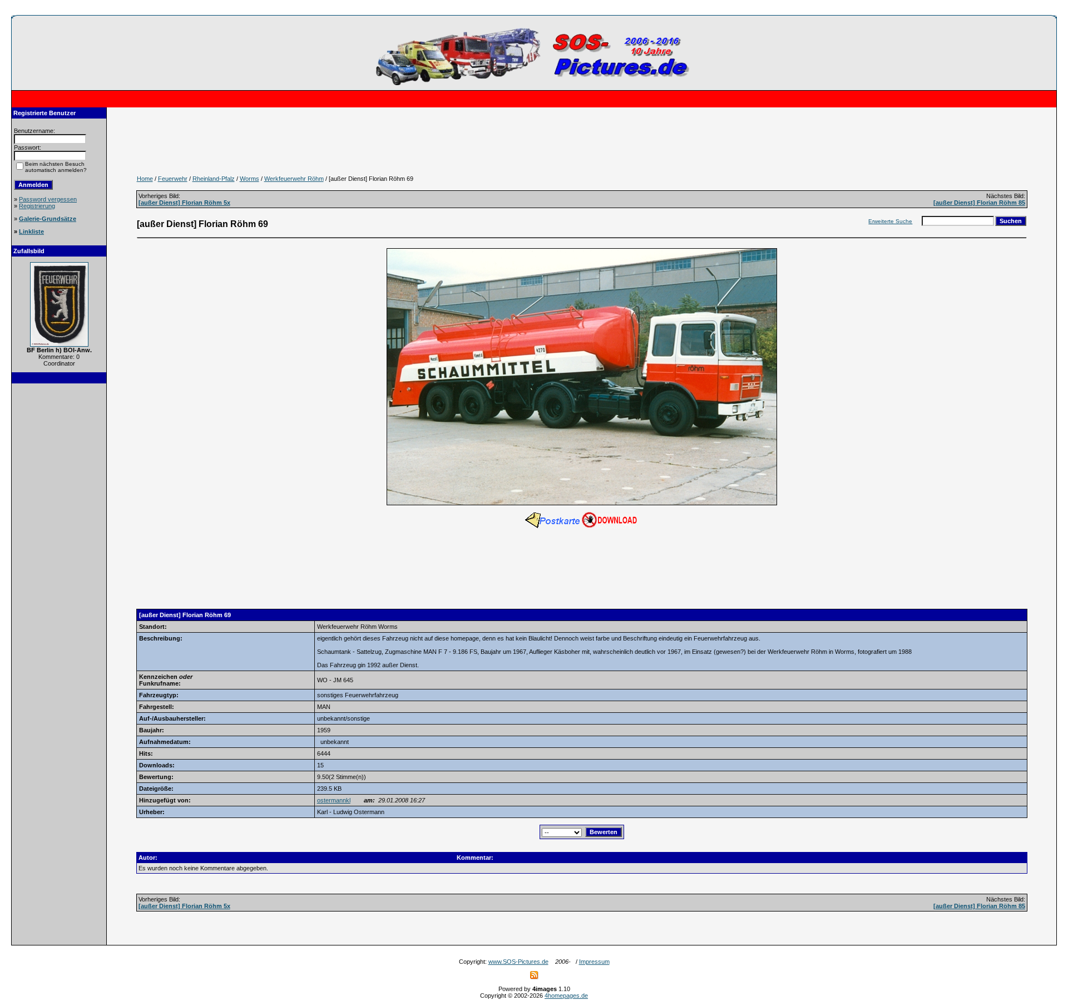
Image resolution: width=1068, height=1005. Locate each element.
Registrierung (37, 206)
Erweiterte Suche (890, 221)
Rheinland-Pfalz (213, 178)
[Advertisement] (58, 558)
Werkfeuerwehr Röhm (294, 178)
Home (145, 178)
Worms (249, 178)
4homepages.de (566, 995)
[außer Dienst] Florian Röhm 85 (979, 202)
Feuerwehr (172, 178)
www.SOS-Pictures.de (518, 961)
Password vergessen (48, 199)
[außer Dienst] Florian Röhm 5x (184, 202)
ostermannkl (333, 800)
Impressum (594, 961)
